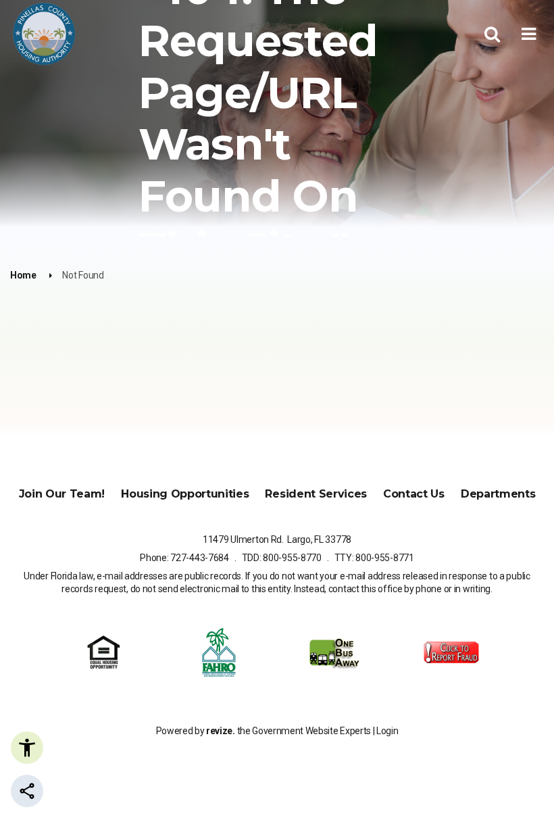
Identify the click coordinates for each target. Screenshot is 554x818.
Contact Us (414, 493)
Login (387, 730)
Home (23, 275)
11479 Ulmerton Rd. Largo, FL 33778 (277, 539)
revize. (220, 730)
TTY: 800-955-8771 (374, 557)
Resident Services (316, 493)
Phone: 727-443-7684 (184, 557)
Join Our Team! (62, 493)
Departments (498, 493)
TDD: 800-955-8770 (282, 557)
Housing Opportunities (185, 493)
